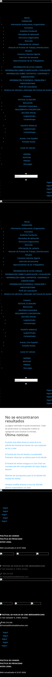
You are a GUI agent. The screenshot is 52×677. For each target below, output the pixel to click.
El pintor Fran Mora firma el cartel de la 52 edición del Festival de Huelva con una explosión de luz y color (25, 445)
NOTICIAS (27, 157)
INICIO (27, 18)
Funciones (28, 28)
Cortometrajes (30, 119)
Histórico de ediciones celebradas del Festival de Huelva (27, 90)
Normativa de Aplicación (28, 34)
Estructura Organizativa (29, 37)
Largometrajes (29, 116)
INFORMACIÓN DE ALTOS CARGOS (27, 67)
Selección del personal (28, 57)
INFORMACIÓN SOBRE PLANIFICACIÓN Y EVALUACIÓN (27, 70)
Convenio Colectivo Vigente (28, 54)
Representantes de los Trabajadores (28, 61)
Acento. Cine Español (29, 138)
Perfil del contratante (28, 87)
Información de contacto (28, 44)
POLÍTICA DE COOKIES (9, 536)
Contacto (27, 96)
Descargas (27, 164)
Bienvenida (28, 103)
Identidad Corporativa (28, 106)
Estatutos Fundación (28, 31)
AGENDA (27, 154)
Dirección (29, 41)
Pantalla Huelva (28, 142)
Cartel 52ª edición (27, 148)
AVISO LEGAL (5, 542)
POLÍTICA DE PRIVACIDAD (11, 539)
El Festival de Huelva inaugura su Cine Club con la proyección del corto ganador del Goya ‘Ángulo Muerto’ (26, 466)
